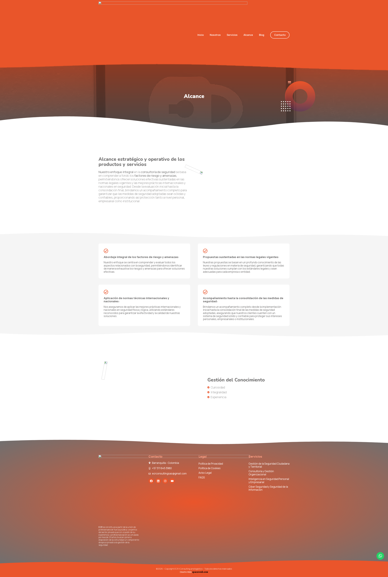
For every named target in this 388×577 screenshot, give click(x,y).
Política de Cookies (210, 468)
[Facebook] (151, 481)
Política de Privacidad (211, 463)
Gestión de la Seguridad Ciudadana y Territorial (269, 465)
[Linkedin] (158, 481)
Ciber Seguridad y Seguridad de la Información (268, 488)
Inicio (200, 35)
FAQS (202, 477)
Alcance (248, 35)
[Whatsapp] (380, 556)
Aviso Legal (205, 472)
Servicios (232, 35)
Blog (261, 35)
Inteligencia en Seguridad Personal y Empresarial (269, 480)
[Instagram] (165, 481)
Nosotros (215, 35)
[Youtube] (172, 481)
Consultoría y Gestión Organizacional (261, 472)
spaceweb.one (200, 572)
